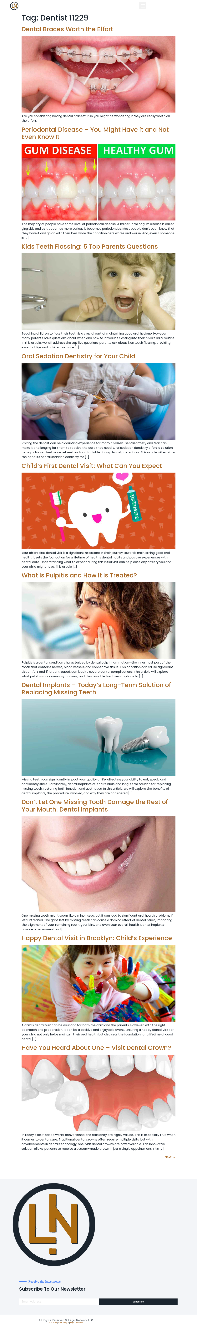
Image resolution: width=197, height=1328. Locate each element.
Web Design (63, 1323)
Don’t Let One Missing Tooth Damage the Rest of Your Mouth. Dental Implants (95, 805)
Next (170, 1157)
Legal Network (76, 1323)
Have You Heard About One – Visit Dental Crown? (96, 1047)
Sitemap (53, 1323)
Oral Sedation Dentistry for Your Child (78, 356)
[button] (143, 6)
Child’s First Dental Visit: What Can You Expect (92, 465)
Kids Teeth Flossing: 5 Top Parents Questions (90, 246)
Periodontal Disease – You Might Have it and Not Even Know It (95, 133)
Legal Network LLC (80, 1320)
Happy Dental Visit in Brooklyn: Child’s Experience (97, 938)
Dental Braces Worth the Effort (67, 29)
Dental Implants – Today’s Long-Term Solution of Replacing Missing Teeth (96, 688)
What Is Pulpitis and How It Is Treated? (79, 575)
